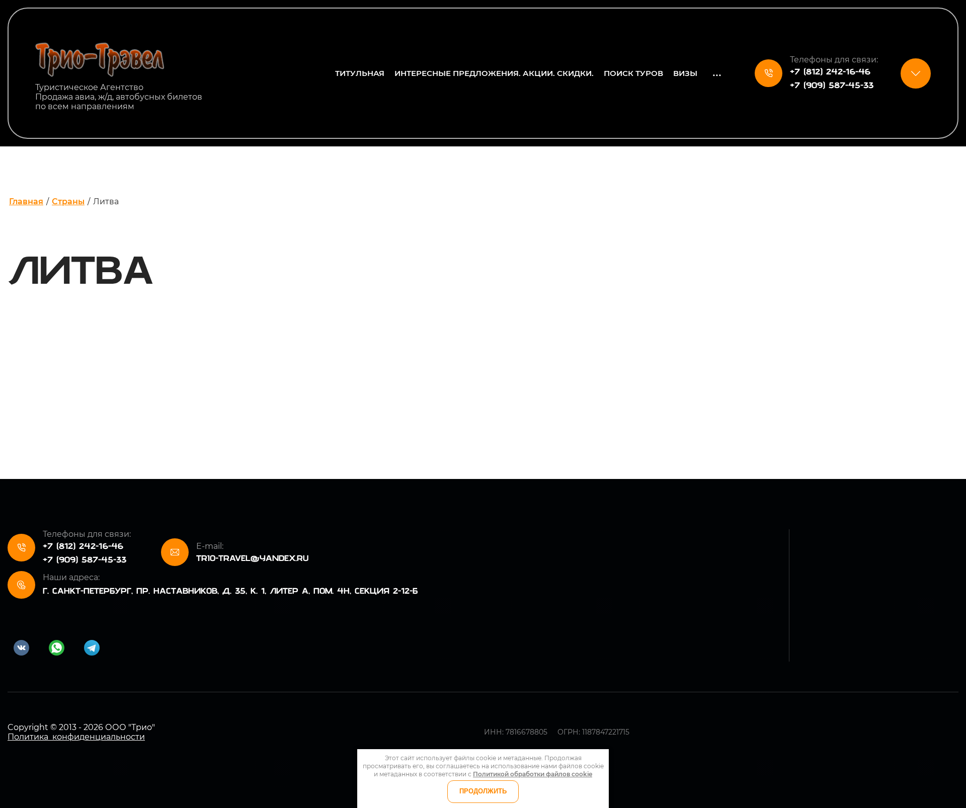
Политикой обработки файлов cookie (532, 774)
